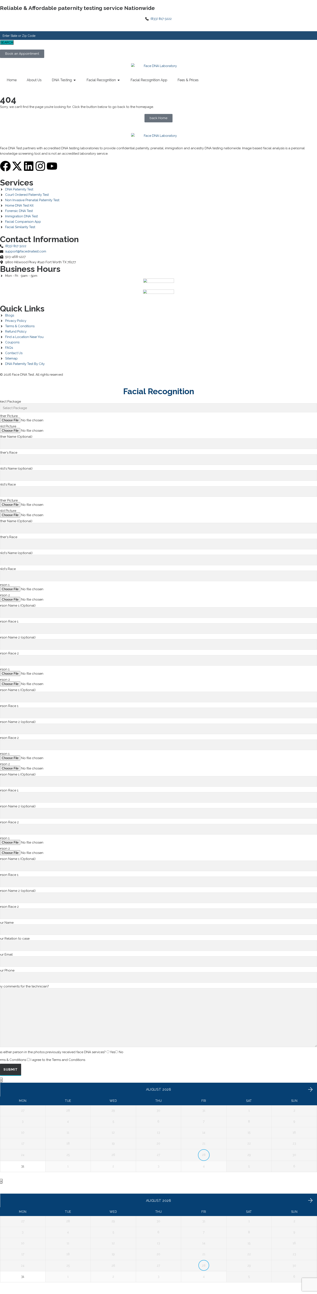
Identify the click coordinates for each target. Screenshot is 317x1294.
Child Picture (8, 426)
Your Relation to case (15, 939)
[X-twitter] (17, 166)
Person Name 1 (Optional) (18, 605)
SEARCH (6, 42)
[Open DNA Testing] (74, 80)
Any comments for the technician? (24, 986)
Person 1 (4, 585)
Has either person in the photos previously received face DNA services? (61, 1052)
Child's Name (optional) (16, 468)
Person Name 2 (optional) (18, 637)
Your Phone (7, 970)
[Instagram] (40, 166)
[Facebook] (5, 166)
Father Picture (9, 416)
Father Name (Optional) (16, 437)
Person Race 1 (9, 621)
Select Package (10, 401)
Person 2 (5, 595)
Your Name (7, 923)
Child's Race (8, 484)
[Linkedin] (28, 166)
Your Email (6, 954)
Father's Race (8, 453)
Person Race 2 (9, 653)
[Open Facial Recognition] (118, 80)
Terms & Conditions (42, 1060)
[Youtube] (52, 166)
